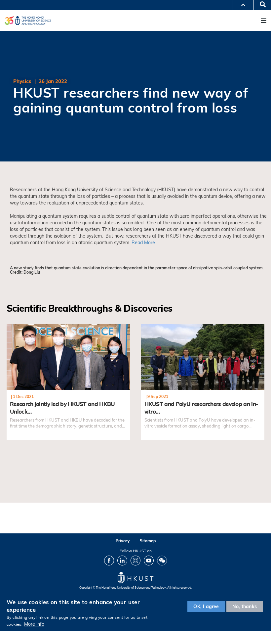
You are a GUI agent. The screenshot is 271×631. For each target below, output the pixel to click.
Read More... (145, 243)
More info (34, 624)
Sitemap (148, 540)
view (12, 328)
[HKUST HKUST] (28, 20)
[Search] (260, 5)
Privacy (123, 540)
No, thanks (244, 606)
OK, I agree (206, 606)
